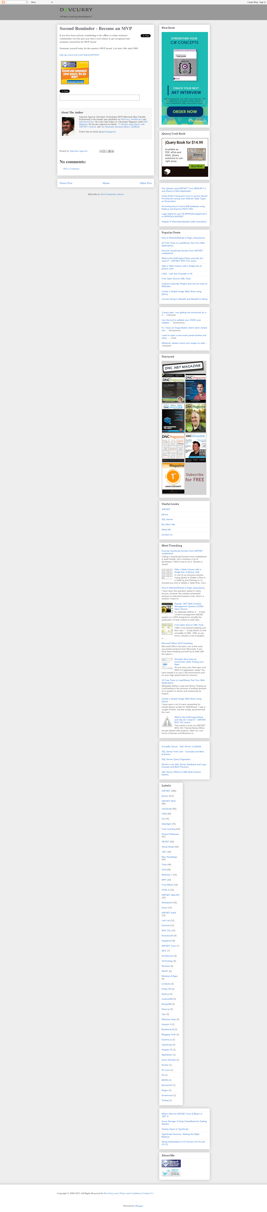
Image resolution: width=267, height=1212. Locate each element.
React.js (166, 1009)
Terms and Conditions (130, 1193)
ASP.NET (166, 509)
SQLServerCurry (86, 122)
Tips (164, 1014)
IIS (163, 1075)
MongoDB (166, 1004)
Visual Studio (168, 846)
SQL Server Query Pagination (176, 759)
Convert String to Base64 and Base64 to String (184, 299)
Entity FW (166, 989)
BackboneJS (168, 1029)
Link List (166, 920)
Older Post (146, 183)
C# (163, 819)
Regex (165, 1090)
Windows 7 (167, 874)
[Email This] (100, 151)
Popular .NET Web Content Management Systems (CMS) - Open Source (189, 606)
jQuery (165, 514)
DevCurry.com (111, 1193)
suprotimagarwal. (108, 132)
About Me (166, 529)
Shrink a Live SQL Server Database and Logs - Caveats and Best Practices (184, 765)
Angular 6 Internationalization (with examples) (184, 221)
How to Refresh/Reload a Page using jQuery (183, 238)
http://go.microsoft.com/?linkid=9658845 (79, 54)
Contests (166, 984)
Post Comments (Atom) (112, 194)
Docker (165, 1065)
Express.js (167, 1039)
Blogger (139, 1205)
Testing (165, 1100)
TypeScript (167, 1044)
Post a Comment (71, 168)
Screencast (167, 1095)
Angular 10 (167, 1049)
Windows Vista (169, 1019)
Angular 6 (166, 1024)
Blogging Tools (169, 1034)
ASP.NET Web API (170, 895)
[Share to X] (106, 151)
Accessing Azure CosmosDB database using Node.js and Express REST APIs (183, 207)
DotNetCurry (136, 119)
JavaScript (167, 808)
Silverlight (166, 824)
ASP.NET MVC (169, 801)
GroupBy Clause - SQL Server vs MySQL (182, 746)
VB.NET (165, 841)
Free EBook (167, 885)
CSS (164, 869)
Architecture (167, 956)
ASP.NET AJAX (169, 912)
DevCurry (125, 119)
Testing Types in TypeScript (175, 1129)
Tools (164, 864)
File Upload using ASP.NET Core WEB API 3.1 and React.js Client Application (184, 189)
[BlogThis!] (103, 151)
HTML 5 (165, 890)
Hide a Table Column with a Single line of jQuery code (187, 570)
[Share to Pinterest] (112, 151)
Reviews (166, 966)
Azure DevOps (169, 1060)
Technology (167, 961)
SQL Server (167, 519)
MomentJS (167, 1085)
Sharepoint (167, 902)
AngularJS (167, 940)
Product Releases (170, 834)
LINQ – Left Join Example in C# (177, 273)
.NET (164, 852)
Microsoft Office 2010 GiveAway (177, 643)
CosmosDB (167, 999)
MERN (165, 1080)
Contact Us (167, 534)
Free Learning (169, 829)
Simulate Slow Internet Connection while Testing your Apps (189, 662)
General (166, 925)
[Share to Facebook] (109, 151)
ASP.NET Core (169, 946)
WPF (164, 880)
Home (106, 183)
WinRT (165, 971)
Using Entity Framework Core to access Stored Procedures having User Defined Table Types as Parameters (184, 198)
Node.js (165, 994)
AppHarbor (167, 1054)
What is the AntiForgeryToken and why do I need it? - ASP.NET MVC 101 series (182, 259)
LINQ (164, 813)
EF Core (166, 1070)
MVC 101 (166, 930)
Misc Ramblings (169, 857)
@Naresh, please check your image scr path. (184, 343)
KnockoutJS (167, 935)
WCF (164, 950)
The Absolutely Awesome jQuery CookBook (120, 127)
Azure (164, 907)
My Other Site (168, 524)
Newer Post (66, 183)
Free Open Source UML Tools (176, 278)
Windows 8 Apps (170, 976)
